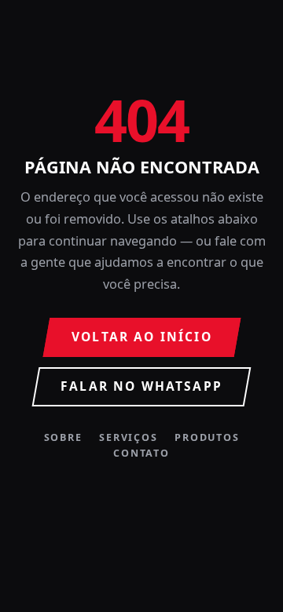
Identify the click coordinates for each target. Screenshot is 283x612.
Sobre (63, 438)
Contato (141, 454)
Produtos (207, 438)
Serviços (128, 438)
